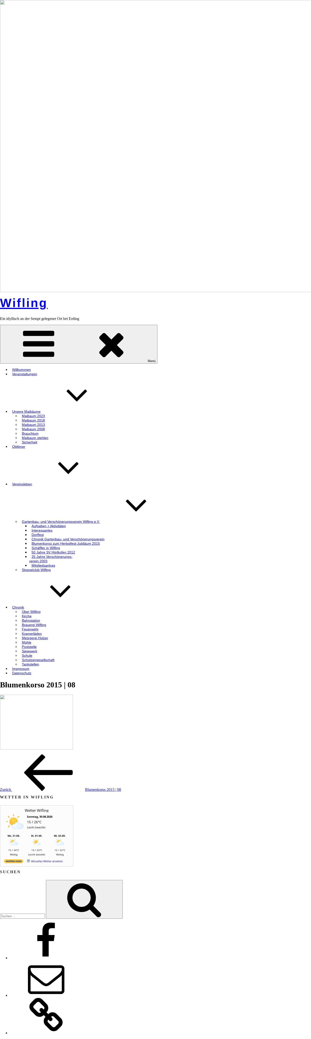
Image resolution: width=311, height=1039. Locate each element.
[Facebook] (46, 958)
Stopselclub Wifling (36, 570)
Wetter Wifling (37, 810)
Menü (152, 361)
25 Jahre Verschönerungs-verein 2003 (50, 559)
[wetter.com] (13, 862)
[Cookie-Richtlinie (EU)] (46, 1033)
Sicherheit (29, 442)
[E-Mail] (46, 995)
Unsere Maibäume (26, 411)
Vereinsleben (22, 484)
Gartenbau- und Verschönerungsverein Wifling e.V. (61, 522)
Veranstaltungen (24, 374)
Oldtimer (18, 447)
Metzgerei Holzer (35, 638)
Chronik (18, 607)
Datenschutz (21, 673)
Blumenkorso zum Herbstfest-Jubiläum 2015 (66, 543)
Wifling (24, 303)
